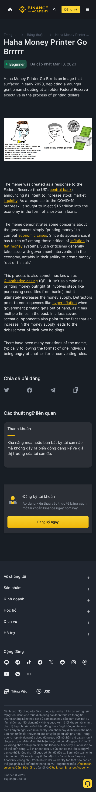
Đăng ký (70, 9)
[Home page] (33, 9)
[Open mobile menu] (87, 9)
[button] (87, 9)
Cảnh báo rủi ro (25, 767)
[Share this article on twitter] (6, 390)
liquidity (10, 200)
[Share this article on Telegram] (52, 390)
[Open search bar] (53, 9)
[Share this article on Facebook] (29, 390)
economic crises (32, 235)
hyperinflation (64, 302)
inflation (77, 240)
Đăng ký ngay (48, 522)
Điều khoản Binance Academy (69, 767)
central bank (61, 189)
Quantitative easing (21, 280)
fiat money (13, 246)
